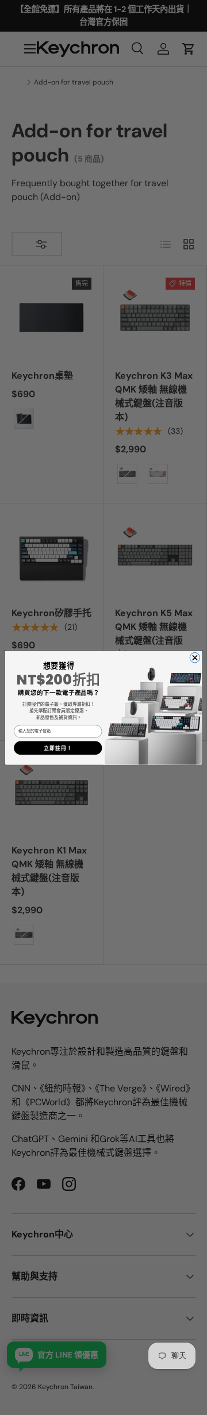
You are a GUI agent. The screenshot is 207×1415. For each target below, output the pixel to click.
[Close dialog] (195, 657)
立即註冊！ (58, 748)
